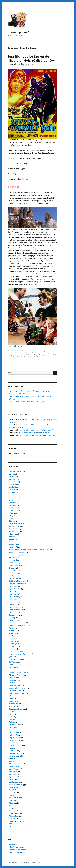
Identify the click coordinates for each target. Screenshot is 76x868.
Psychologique (14, 732)
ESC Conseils (14, 594)
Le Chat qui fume (15, 667)
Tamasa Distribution (16, 787)
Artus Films (32, 351)
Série (11, 759)
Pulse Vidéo (13, 735)
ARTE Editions (14, 497)
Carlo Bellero (14, 353)
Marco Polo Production (17, 688)
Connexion (13, 844)
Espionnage (13, 602)
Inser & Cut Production (17, 651)
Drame (11, 573)
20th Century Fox (15, 471)
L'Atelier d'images (16, 659)
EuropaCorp (13, 604)
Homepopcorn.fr (19, 32)
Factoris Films (14, 612)
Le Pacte (12, 670)
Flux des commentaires (18, 850)
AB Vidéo (12, 474)
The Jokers (13, 800)
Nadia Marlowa (15, 357)
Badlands (12, 508)
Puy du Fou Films (15, 738)
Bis (10, 516)
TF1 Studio (13, 790)
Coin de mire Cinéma (17, 542)
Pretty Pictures (14, 727)
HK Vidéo (12, 641)
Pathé (11, 712)
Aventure (39, 351)
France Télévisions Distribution (20, 625)
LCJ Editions (13, 665)
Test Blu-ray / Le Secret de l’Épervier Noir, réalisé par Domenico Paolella (31, 60)
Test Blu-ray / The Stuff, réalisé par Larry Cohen (27, 394)
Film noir (12, 620)
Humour (12, 649)
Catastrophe (13, 531)
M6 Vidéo (12, 683)
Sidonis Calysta (14, 766)
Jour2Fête (13, 657)
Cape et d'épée (47, 351)
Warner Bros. (14, 816)
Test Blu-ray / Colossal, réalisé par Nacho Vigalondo (28, 402)
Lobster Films (14, 678)
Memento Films (15, 691)
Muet (11, 698)
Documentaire (14, 565)
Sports (11, 779)
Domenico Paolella (33, 353)
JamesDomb (14, 351)
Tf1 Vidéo (12, 792)
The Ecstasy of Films (16, 798)
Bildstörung (13, 510)
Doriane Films (14, 571)
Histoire (12, 638)
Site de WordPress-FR (17, 852)
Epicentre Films (15, 589)
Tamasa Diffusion (15, 785)
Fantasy (12, 618)
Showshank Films (15, 764)
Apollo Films (14, 487)
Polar (11, 717)
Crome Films (14, 557)
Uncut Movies (14, 808)
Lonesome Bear (15, 680)
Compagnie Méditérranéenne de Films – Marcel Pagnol (29, 550)
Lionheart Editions (16, 675)
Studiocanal (13, 782)
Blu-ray (12, 521)
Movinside (13, 696)
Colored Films (14, 544)
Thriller (12, 803)
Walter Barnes (41, 357)
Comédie (12, 547)
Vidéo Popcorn (14, 813)
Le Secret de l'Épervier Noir (28, 355)
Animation (13, 482)
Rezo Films (13, 743)
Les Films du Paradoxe (17, 672)
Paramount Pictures (16, 709)
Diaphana (12, 563)
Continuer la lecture (15, 346)
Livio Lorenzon (48, 355)
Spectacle (12, 774)
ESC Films (13, 599)
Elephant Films (14, 586)
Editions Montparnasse (18, 584)
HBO (11, 636)
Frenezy (12, 628)
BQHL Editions (14, 524)
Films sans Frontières (17, 623)
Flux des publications (17, 847)
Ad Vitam (12, 479)
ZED (10, 824)
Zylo (11, 826)
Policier (12, 719)
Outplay (12, 706)
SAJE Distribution (15, 753)
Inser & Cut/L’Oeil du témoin (19, 654)
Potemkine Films (15, 725)
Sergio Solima (32, 357)
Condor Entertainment (17, 552)
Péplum (12, 714)
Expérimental (14, 607)
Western (12, 819)
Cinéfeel (12, 537)
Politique (12, 722)
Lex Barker (40, 355)
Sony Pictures (14, 769)
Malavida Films (14, 685)
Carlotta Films (14, 529)
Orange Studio (14, 704)
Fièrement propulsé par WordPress (29, 862)
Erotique (12, 591)
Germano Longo (45, 353)
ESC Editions (14, 597)
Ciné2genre (13, 534)
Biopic (11, 513)
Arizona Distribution (16, 492)
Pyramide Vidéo (15, 740)
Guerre (11, 633)
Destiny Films (14, 560)
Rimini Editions (15, 745)
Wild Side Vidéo (15, 821)
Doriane (12, 568)
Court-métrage (15, 555)
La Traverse (13, 662)
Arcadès (12, 490)
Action (11, 477)
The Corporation (15, 795)
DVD (11, 576)
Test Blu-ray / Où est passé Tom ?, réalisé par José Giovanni (31, 391)
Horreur (12, 646)
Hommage (13, 644)
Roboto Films (14, 748)
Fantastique (13, 615)
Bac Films (12, 505)
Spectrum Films (15, 777)
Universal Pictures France (18, 811)
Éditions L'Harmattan (17, 581)
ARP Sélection (14, 495)
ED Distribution (15, 578)
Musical (12, 701)
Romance (12, 751)
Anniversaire (14, 484)
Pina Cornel (24, 357)
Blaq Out (12, 518)
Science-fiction (15, 756)
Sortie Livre (13, 772)
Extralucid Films (15, 610)
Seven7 (12, 761)
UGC (11, 806)
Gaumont (12, 631)
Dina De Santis (22, 353)
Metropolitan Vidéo (16, 693)
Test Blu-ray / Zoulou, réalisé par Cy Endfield (39, 430)
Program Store (14, 730)
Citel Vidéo (13, 539)
